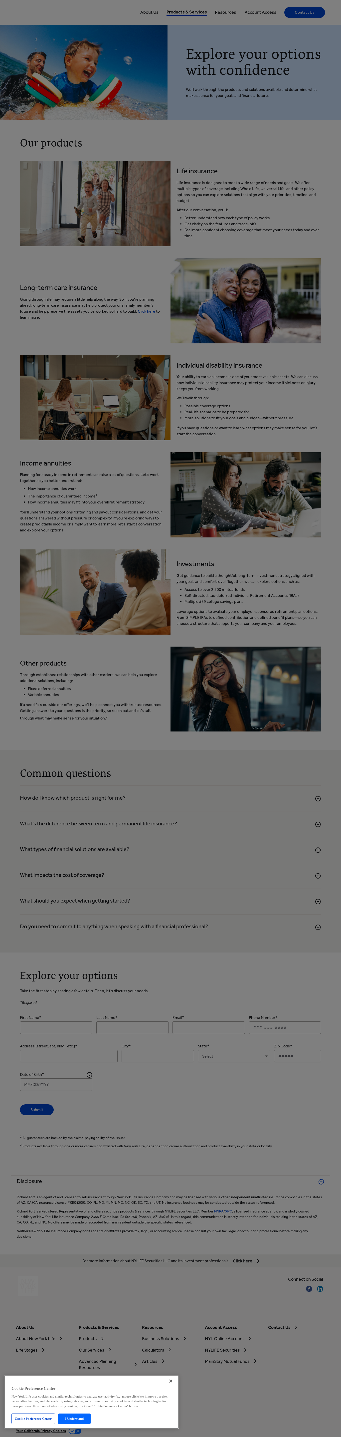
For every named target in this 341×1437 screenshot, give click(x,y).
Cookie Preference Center (33, 1419)
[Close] (170, 1381)
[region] (91, 1402)
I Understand (74, 1419)
